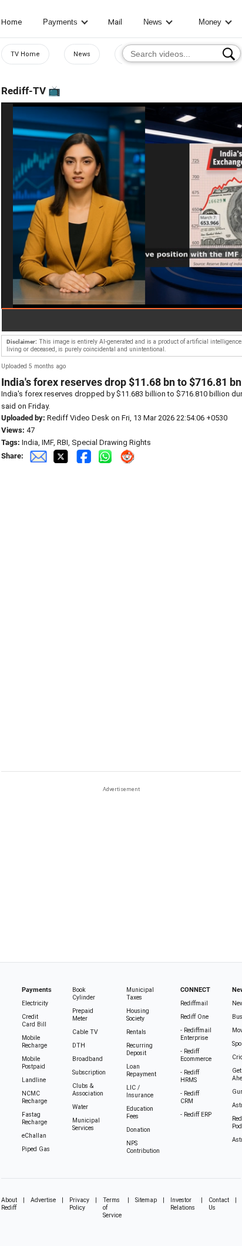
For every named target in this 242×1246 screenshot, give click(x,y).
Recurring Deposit (139, 1049)
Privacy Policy (79, 1203)
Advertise (43, 1200)
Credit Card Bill (34, 1020)
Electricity (35, 1003)
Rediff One (194, 1017)
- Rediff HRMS (189, 1076)
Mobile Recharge (34, 1041)
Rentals (136, 1032)
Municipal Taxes (140, 993)
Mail (115, 22)
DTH (78, 1045)
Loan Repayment (141, 1070)
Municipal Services (86, 1124)
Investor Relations (182, 1203)
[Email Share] (38, 455)
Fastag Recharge (34, 1118)
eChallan (34, 1135)
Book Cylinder (83, 993)
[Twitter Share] (61, 455)
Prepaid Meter (82, 1014)
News (152, 22)
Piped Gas (36, 1149)
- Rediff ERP (195, 1114)
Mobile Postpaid (33, 1062)
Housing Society (137, 1014)
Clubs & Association (87, 1089)
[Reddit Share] (128, 455)
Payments (60, 22)
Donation (138, 1130)
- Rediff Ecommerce (195, 1055)
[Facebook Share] (84, 455)
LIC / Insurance (139, 1091)
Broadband (87, 1059)
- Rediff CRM (189, 1097)
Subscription (89, 1072)
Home (11, 22)
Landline (34, 1080)
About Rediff (9, 1203)
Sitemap (146, 1200)
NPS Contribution (143, 1147)
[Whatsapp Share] (107, 455)
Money (210, 22)
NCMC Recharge (34, 1097)
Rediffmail (194, 1003)
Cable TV (85, 1032)
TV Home (25, 54)
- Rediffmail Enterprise (195, 1034)
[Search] (229, 54)
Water (80, 1107)
